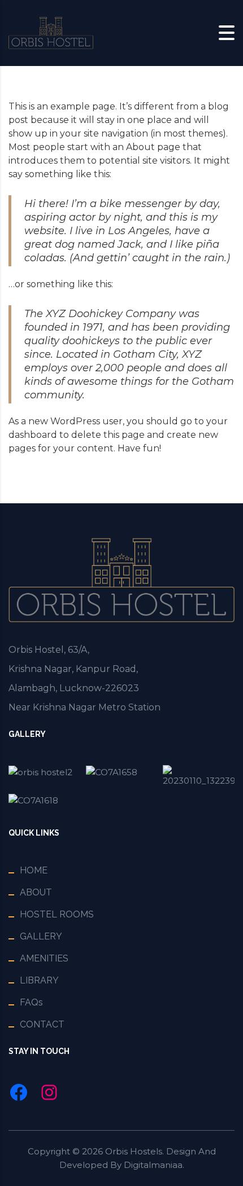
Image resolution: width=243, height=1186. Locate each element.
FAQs (31, 1002)
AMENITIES (44, 958)
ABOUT (36, 892)
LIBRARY (39, 980)
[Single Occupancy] (121, 776)
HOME (33, 870)
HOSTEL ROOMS (57, 914)
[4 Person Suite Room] (44, 776)
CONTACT (42, 1024)
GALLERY (41, 936)
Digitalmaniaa (153, 1164)
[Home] (50, 32)
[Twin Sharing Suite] (198, 776)
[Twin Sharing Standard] (44, 800)
